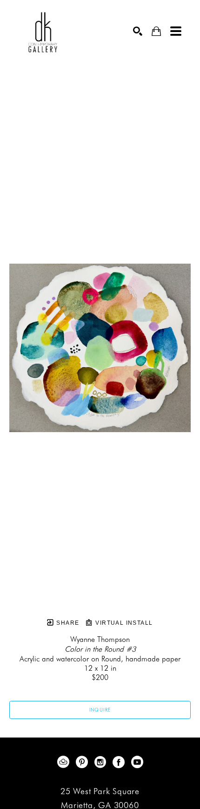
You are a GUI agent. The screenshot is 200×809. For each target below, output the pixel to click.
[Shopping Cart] (156, 31)
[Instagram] (101, 762)
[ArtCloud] (65, 762)
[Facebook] (120, 762)
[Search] (137, 31)
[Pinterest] (83, 762)
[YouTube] (137, 762)
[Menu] (175, 31)
